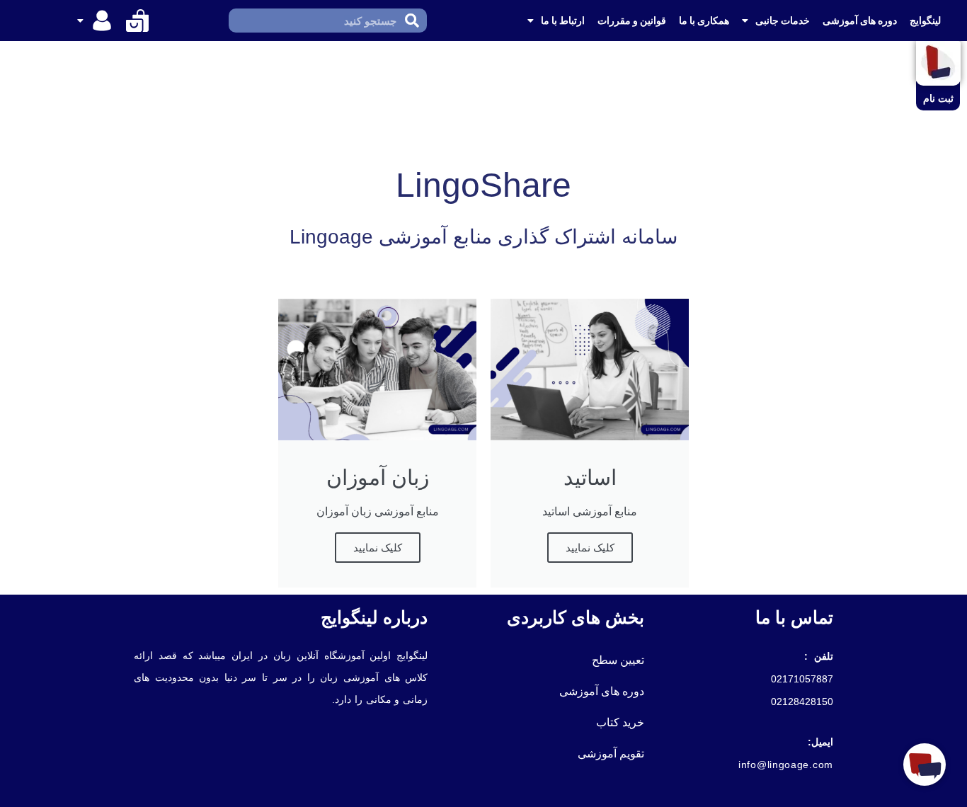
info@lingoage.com (785, 764)
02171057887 (802, 679)
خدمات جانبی (782, 20)
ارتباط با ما (563, 20)
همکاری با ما (704, 20)
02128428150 (802, 701)
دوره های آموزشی (860, 20)
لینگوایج (925, 20)
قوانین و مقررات (631, 20)
